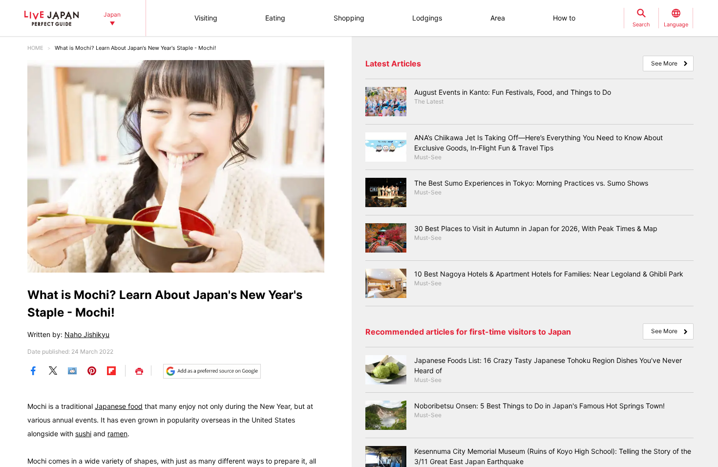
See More (664, 63)
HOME (35, 47)
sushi (83, 433)
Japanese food (119, 406)
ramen (117, 433)
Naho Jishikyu (86, 334)
